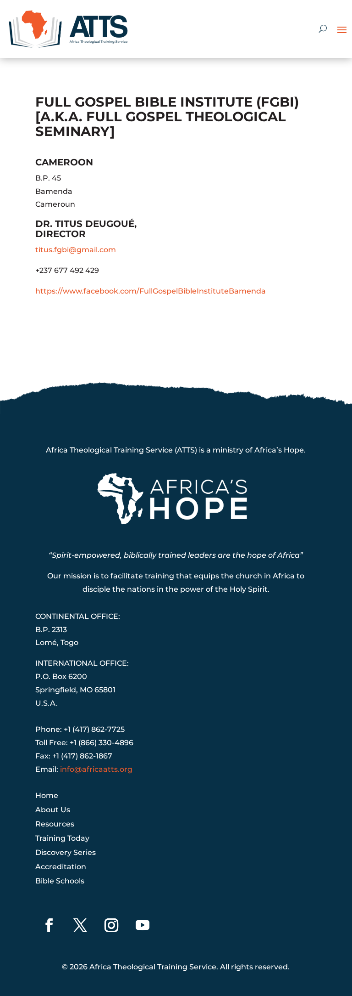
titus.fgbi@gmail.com (75, 249)
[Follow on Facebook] (49, 925)
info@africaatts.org (96, 769)
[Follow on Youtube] (142, 925)
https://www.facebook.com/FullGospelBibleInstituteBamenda (150, 291)
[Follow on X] (80, 925)
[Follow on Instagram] (111, 925)
